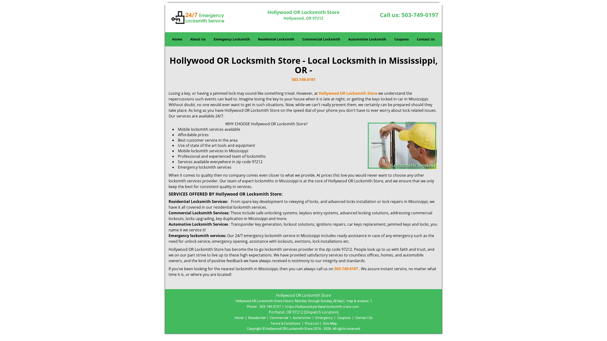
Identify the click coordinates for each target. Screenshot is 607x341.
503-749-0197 (419, 15)
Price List (312, 323)
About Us (198, 39)
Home (177, 39)
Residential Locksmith (276, 39)
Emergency (324, 318)
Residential (256, 318)
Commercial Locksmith (321, 39)
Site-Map (330, 323)
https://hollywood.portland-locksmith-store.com (322, 307)
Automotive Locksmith (367, 39)
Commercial (279, 318)
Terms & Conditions (285, 323)
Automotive (302, 318)
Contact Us (426, 39)
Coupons (401, 39)
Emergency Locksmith (232, 39)
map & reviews (357, 301)
